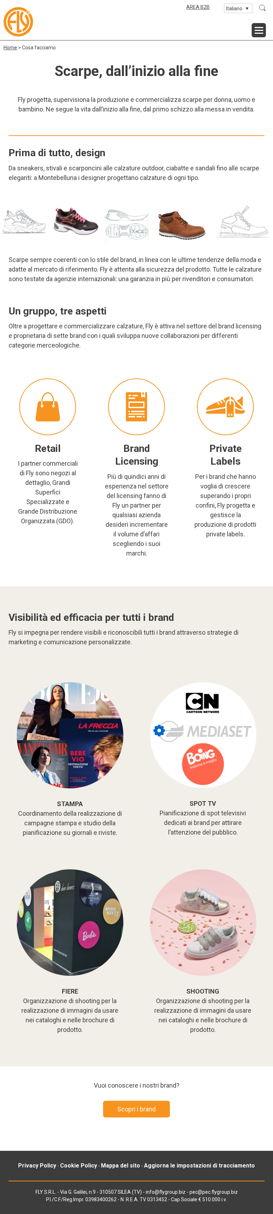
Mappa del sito (120, 1165)
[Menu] (259, 30)
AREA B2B (198, 7)
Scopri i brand (136, 1109)
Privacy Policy (37, 1165)
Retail (48, 448)
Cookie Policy (78, 1165)
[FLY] (18, 22)
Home (10, 47)
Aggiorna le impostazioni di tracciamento (199, 1165)
